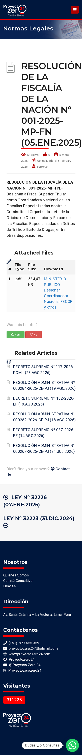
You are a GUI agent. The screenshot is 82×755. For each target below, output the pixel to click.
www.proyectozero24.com (28, 654)
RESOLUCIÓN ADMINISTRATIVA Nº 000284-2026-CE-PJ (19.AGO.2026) (44, 385)
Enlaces (9, 586)
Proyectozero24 (21, 659)
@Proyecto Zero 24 (23, 665)
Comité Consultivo (18, 581)
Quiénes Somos (16, 575)
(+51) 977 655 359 (23, 643)
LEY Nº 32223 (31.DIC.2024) (38, 518)
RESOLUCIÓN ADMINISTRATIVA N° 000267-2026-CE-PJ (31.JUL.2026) (44, 448)
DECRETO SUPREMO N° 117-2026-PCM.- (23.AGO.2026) (43, 369)
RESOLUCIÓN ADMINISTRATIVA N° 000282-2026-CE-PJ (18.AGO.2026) (44, 417)
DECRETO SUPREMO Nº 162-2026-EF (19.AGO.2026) (44, 401)
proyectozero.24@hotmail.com (32, 648)
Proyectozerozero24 (23, 670)
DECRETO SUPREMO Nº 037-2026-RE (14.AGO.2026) (44, 432)
